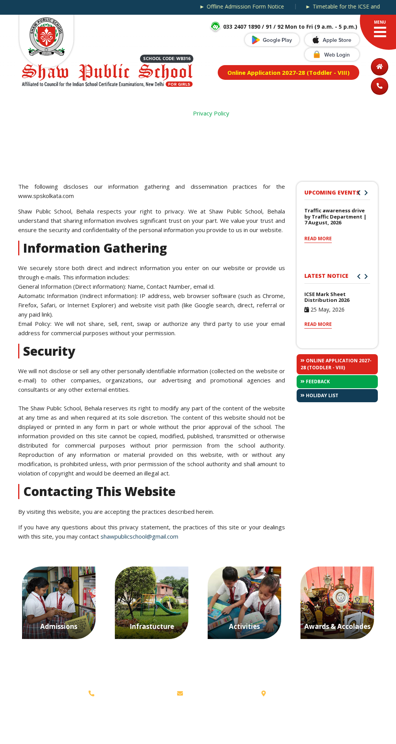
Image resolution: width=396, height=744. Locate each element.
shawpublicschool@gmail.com (139, 536)
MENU (380, 22)
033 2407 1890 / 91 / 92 (130, 693)
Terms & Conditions (83, 726)
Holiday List (321, 395)
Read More (318, 238)
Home (175, 113)
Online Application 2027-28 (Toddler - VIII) (336, 364)
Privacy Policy (35, 726)
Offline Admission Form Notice (236, 6)
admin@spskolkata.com (216, 693)
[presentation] (358, 192)
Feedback (317, 381)
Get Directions (288, 693)
